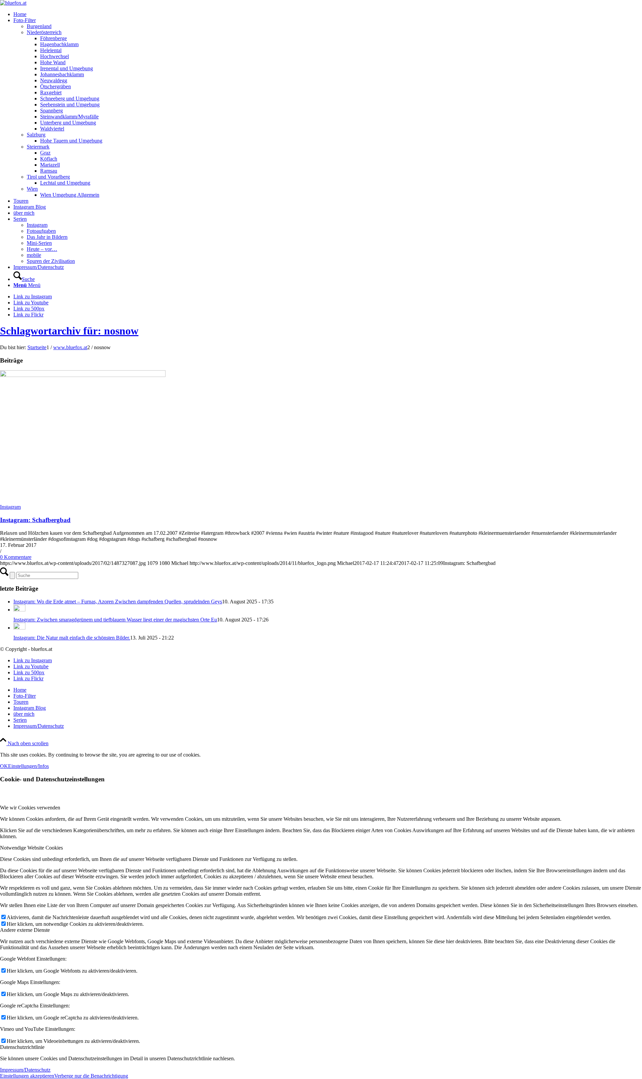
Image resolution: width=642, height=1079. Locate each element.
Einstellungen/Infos (28, 766)
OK (4, 766)
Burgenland (39, 26)
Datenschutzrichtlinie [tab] (22, 1047)
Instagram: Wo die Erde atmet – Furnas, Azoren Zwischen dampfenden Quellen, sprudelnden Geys (117, 601)
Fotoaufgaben (41, 231)
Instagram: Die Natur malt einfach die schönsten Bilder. (71, 638)
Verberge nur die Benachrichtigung (91, 1076)
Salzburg (36, 134)
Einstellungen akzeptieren (27, 1076)
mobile (34, 255)
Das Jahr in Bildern (47, 237)
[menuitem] (327, 14)
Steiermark (38, 147)
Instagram (37, 225)
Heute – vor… (42, 249)
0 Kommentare (15, 557)
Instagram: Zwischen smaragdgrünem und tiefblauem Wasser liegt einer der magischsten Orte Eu (115, 619)
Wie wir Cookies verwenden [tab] (30, 807)
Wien (32, 189)
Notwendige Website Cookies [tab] (31, 848)
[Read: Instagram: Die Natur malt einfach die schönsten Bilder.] (19, 627)
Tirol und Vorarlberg (48, 177)
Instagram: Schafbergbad (35, 519)
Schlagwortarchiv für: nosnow (69, 331)
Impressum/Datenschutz (25, 1070)
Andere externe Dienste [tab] (25, 930)
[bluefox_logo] (13, 3)
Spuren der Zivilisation (51, 261)
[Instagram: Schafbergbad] (83, 375)
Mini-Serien (39, 243)
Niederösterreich (44, 32)
